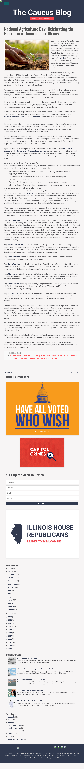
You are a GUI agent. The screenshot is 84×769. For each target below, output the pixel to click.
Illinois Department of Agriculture (31, 151)
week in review (14, 728)
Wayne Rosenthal (15, 245)
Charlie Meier (28, 193)
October (11, 581)
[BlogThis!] (13, 353)
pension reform (14, 731)
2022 (10, 620)
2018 (10, 633)
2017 (10, 636)
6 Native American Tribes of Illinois (31, 701)
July (9, 590)
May (9, 597)
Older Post (75, 372)
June (10, 594)
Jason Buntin (13, 264)
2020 (10, 626)
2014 (10, 645)
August (11, 587)
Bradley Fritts (14, 257)
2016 (10, 639)
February (11, 606)
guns (10, 736)
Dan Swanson (14, 293)
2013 (10, 649)
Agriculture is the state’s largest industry (22, 117)
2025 (10, 572)
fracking (11, 734)
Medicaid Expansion (16, 739)
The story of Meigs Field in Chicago (31, 679)
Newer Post (9, 372)
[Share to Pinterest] (20, 353)
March (10, 603)
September (12, 584)
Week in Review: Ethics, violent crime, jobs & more (37, 669)
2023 (10, 617)
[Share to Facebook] (18, 353)
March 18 (60, 58)
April (10, 600)
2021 (10, 623)
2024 (10, 614)
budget (11, 717)
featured (8, 358)
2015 (10, 642)
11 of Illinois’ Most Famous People (30, 690)
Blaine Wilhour (14, 284)
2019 (10, 630)
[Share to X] (15, 353)
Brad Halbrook (14, 220)
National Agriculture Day (33, 358)
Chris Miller (13, 274)
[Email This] (10, 353)
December (12, 574)
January (11, 610)
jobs (9, 720)
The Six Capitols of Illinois (27, 658)
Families (11, 722)
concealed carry (14, 725)
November (12, 578)
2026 (10, 568)
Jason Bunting (18, 358)
